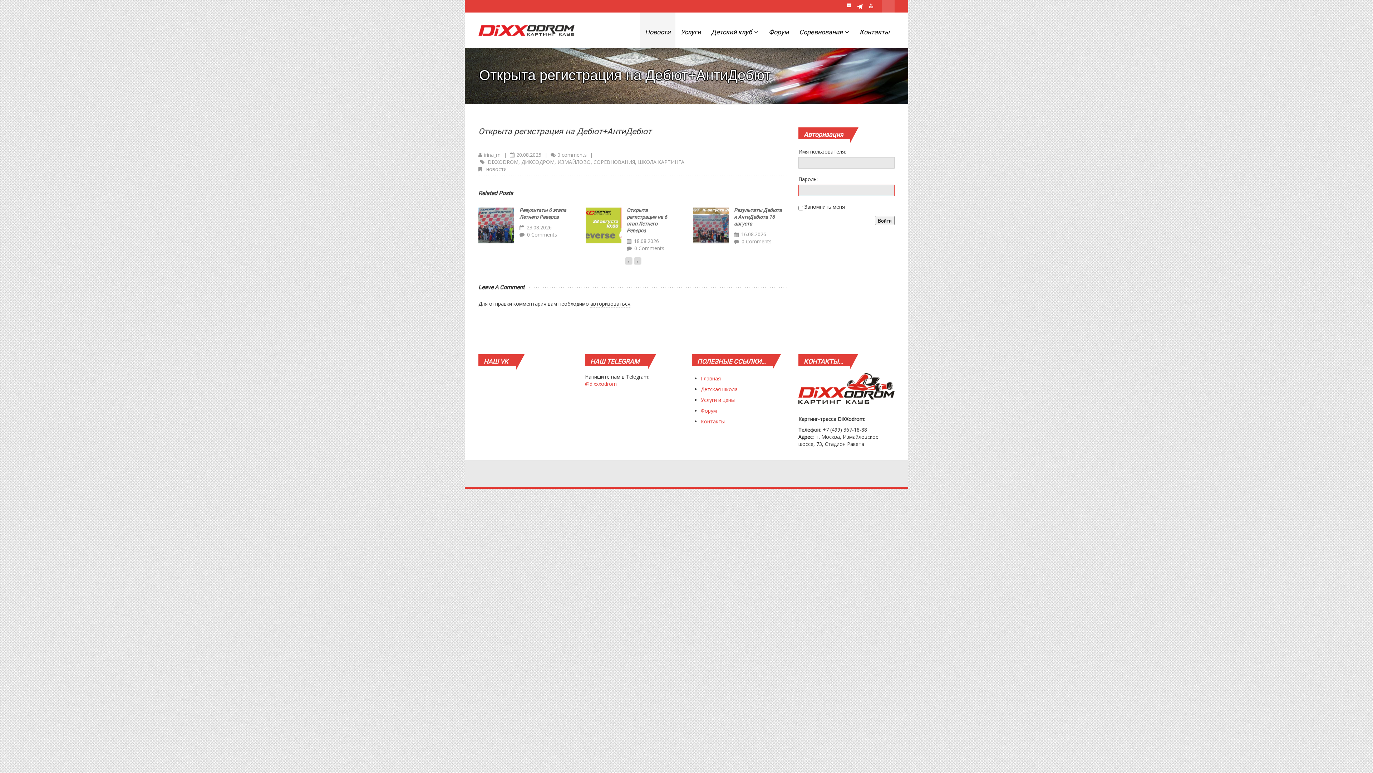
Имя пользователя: (822, 151)
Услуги (691, 32)
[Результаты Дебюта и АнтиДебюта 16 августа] (711, 225)
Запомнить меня (824, 206)
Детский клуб (732, 32)
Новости (657, 32)
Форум (779, 32)
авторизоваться (610, 303)
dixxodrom (503, 162)
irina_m (492, 154)
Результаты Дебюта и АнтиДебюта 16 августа (758, 217)
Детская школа (719, 389)
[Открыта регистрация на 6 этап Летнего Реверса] (603, 225)
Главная (711, 378)
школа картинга (661, 162)
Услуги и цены (718, 400)
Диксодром (538, 162)
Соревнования (821, 32)
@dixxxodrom (601, 383)
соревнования (614, 162)
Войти (885, 220)
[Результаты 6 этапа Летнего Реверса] (496, 225)
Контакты (875, 32)
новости (496, 169)
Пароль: (808, 179)
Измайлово (574, 162)
